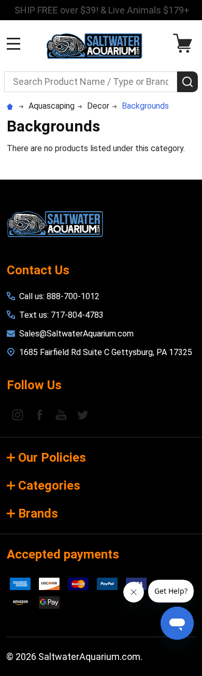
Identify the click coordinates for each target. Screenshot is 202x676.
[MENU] (13, 43)
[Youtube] (61, 414)
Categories (49, 485)
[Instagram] (17, 414)
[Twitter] (83, 414)
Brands (38, 513)
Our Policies (52, 457)
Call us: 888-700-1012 (59, 296)
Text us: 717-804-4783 (61, 315)
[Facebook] (39, 414)
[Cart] (185, 43)
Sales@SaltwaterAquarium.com (76, 334)
